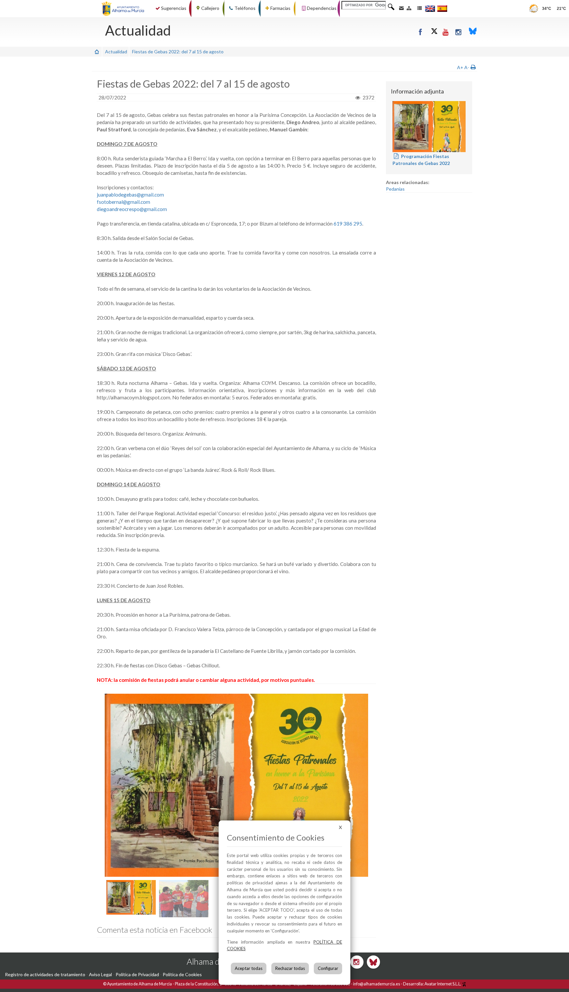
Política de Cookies (182, 974)
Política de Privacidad (137, 974)
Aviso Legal (100, 974)
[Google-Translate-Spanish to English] (430, 8)
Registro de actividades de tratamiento (45, 974)
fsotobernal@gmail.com (123, 202)
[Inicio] (97, 51)
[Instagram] (459, 32)
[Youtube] (446, 32)
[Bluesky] (473, 32)
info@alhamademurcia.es (376, 983)
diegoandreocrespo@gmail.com (132, 209)
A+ (460, 67)
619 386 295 (348, 224)
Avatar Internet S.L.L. (443, 983)
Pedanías (395, 189)
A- (466, 67)
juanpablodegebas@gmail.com (130, 195)
